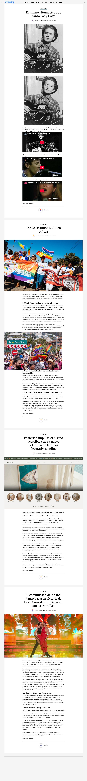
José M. (43, 236)
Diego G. (43, 20)
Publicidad (51, 2)
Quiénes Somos (59, 2)
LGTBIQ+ (26, 2)
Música (32, 2)
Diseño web (44, 2)
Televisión (38, 2)
